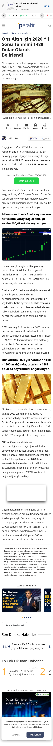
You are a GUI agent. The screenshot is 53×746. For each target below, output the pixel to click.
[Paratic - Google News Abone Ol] (39, 139)
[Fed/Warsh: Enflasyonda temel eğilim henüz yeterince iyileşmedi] (21, 600)
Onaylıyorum (35, 735)
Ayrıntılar (16, 734)
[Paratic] (26, 26)
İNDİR (46, 6)
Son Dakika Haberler (19, 634)
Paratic (5, 33)
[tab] (22, 617)
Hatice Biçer (13, 138)
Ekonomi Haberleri (20, 33)
